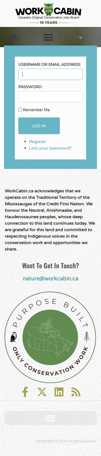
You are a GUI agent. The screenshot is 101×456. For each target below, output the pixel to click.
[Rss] (76, 392)
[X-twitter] (42, 392)
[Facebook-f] (25, 392)
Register (37, 141)
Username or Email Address (49, 64)
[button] (14, 37)
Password (30, 86)
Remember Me (36, 110)
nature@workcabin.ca (50, 279)
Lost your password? (50, 148)
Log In (39, 125)
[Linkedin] (59, 392)
